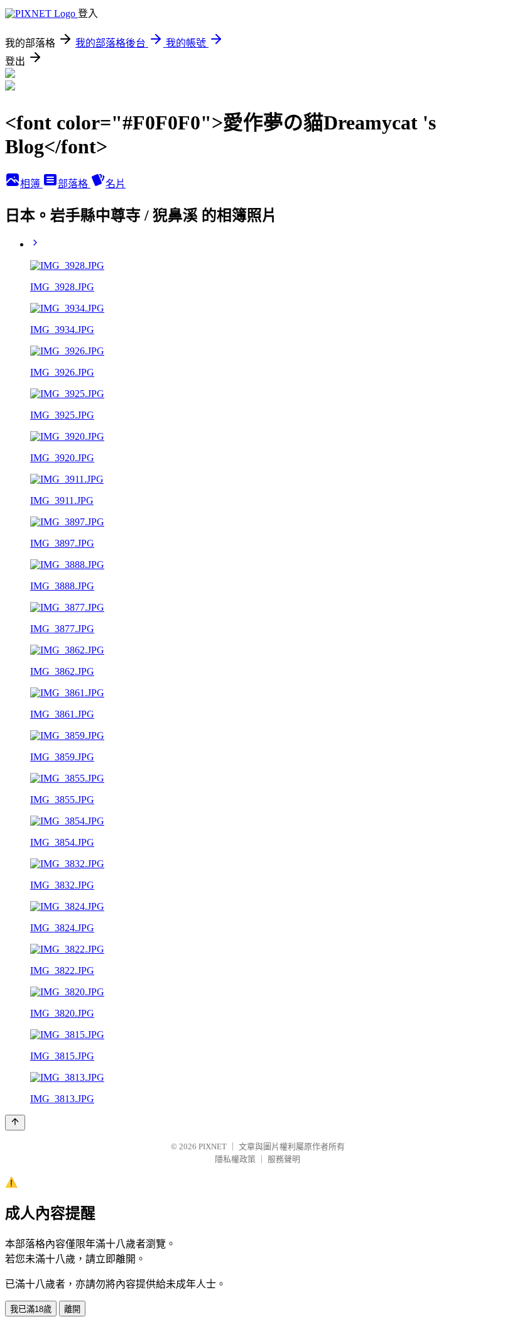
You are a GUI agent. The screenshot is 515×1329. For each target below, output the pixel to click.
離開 (72, 1309)
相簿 (31, 183)
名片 (116, 183)
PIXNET (212, 1146)
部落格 (74, 183)
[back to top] (15, 1122)
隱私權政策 (235, 1159)
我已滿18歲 (31, 1309)
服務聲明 (284, 1159)
